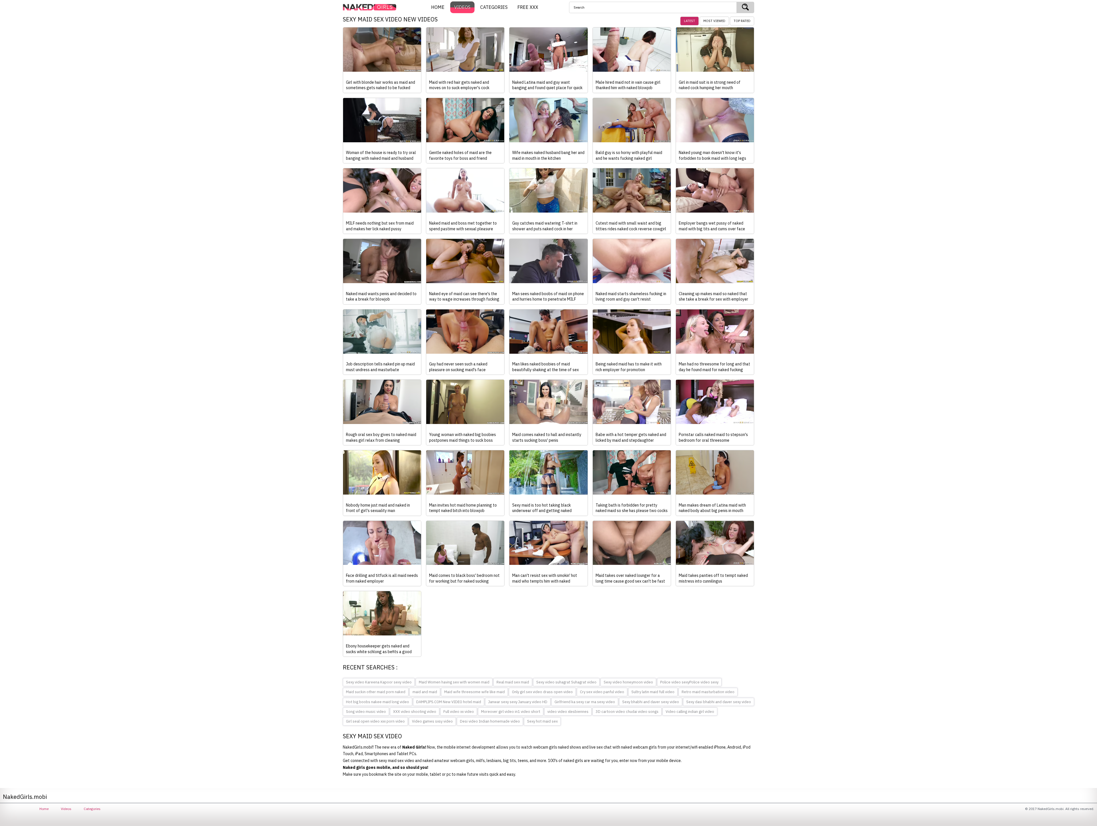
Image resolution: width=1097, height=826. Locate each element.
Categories (92, 809)
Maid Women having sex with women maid (454, 682)
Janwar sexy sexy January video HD (517, 701)
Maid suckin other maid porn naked (375, 691)
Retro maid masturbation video (708, 691)
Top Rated (742, 21)
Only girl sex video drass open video (542, 691)
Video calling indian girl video (690, 711)
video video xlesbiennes (567, 711)
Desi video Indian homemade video (490, 721)
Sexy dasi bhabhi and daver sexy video (718, 701)
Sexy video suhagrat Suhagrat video (566, 682)
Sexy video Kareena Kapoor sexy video (379, 682)
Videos (66, 809)
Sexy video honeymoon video (628, 682)
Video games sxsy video (432, 721)
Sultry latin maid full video (652, 691)
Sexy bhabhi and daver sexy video (650, 701)
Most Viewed (714, 21)
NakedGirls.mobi (371, 7)
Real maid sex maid (513, 682)
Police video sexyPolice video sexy (689, 682)
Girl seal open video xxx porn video (375, 721)
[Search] (745, 7)
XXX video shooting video (414, 711)
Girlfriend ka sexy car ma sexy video (584, 701)
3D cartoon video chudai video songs (627, 711)
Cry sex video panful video (602, 691)
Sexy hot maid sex (542, 721)
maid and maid (425, 691)
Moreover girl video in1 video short (510, 711)
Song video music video (366, 711)
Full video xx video (458, 711)
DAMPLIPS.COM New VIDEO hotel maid (448, 701)
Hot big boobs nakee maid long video (377, 701)
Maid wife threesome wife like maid (474, 691)
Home (44, 809)
